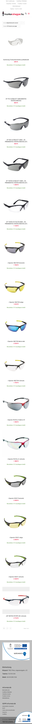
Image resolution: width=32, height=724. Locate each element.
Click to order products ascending (23, 23)
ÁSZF (3, 708)
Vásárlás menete (11, 3)
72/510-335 (18, 9)
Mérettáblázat (16, 6)
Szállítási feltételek (7, 692)
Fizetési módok (22, 3)
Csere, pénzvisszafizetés (8, 710)
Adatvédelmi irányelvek (8, 706)
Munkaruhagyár (12, 719)
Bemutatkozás (6, 690)
